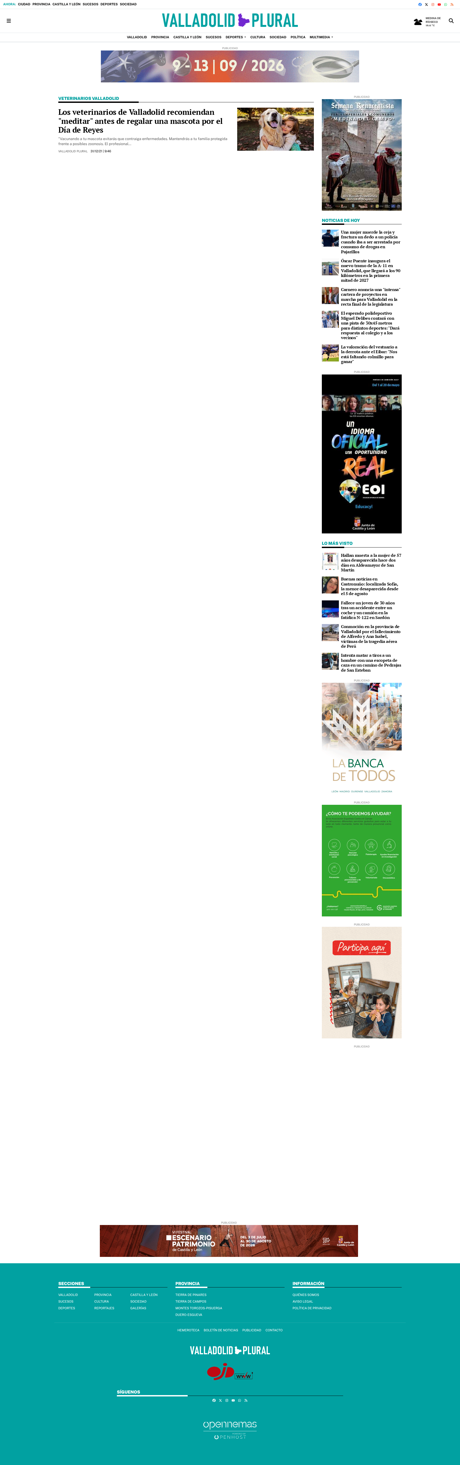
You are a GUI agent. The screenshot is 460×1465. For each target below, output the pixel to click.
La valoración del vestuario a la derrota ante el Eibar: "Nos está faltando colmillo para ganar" (369, 354)
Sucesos (90, 4)
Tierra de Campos (190, 1301)
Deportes (109, 4)
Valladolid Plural (73, 151)
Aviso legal (303, 1301)
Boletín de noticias (221, 1330)
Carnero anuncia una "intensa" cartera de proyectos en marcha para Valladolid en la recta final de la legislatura (370, 297)
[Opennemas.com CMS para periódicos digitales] (230, 1430)
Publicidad (251, 1330)
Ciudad (24, 4)
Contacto (273, 1330)
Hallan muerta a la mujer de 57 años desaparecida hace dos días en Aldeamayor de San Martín (371, 562)
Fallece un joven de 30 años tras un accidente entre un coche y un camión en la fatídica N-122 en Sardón (368, 610)
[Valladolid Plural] (230, 20)
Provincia (41, 4)
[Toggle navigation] (9, 20)
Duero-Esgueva (188, 1315)
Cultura (101, 1301)
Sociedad (128, 4)
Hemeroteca (188, 1330)
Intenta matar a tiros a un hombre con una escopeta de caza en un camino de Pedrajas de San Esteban (371, 662)
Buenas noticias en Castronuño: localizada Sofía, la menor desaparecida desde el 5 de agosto (369, 586)
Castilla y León (66, 4)
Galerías (138, 1308)
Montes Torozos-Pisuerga (198, 1308)
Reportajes (104, 1308)
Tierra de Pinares (191, 1295)
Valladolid (68, 1295)
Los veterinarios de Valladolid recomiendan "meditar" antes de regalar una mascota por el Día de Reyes (140, 121)
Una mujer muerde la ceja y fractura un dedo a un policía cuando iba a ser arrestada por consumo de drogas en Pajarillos (370, 242)
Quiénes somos (306, 1295)
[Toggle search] (451, 20)
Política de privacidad (312, 1308)
